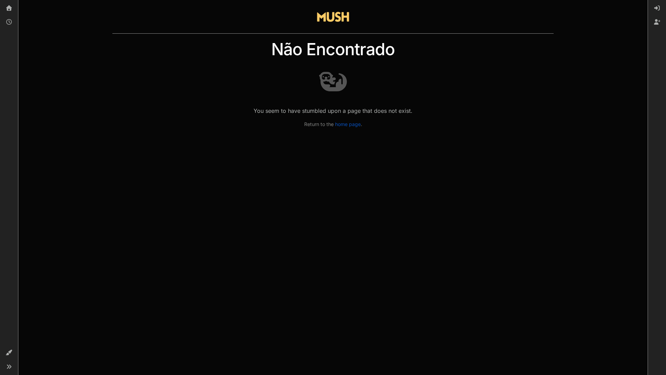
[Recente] (9, 22)
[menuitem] (657, 8)
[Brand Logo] (333, 16)
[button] (9, 352)
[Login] (657, 8)
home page (348, 124)
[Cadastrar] (657, 22)
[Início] (9, 8)
